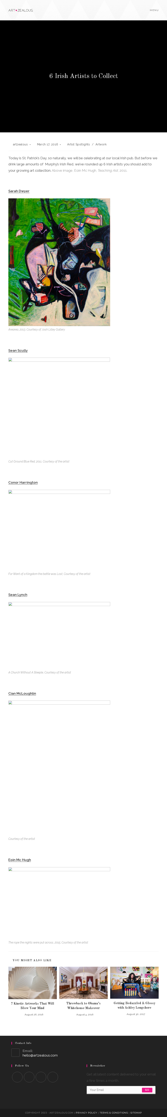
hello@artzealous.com (40, 1055)
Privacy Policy (86, 1112)
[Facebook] (29, 1077)
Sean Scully (18, 350)
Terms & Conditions (114, 1112)
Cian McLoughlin (22, 693)
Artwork (101, 144)
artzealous (20, 144)
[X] (17, 1077)
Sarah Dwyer (19, 191)
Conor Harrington (23, 482)
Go (147, 1090)
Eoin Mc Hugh (19, 860)
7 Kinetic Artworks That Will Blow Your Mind (32, 1006)
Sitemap (136, 1112)
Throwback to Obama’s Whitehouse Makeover (83, 1006)
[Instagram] (41, 1077)
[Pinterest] (52, 1077)
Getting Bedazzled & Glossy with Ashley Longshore (134, 1005)
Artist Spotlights (78, 144)
